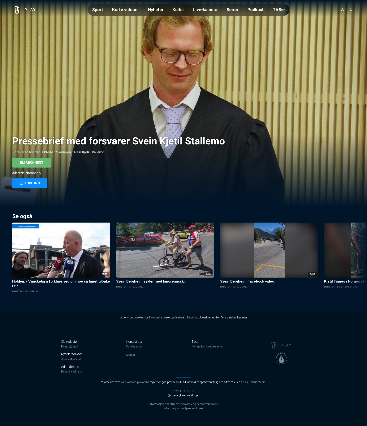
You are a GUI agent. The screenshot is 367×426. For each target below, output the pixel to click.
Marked (131, 354)
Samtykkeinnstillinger (185, 395)
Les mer (242, 317)
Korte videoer (125, 9)
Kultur (178, 9)
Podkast (256, 9)
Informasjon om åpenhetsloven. (183, 408)
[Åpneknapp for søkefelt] (351, 10)
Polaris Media (257, 382)
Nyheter (155, 9)
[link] (25, 10)
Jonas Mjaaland (71, 359)
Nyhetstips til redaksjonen (207, 346)
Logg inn (32, 183)
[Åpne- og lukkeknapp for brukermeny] (342, 10)
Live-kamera (205, 9)
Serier (232, 9)
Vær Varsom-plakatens (135, 382)
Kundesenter (134, 346)
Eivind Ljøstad (69, 346)
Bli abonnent (31, 162)
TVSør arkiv (284, 9)
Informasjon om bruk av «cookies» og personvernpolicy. (183, 404)
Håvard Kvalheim (71, 371)
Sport (97, 9)
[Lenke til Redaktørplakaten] (281, 358)
